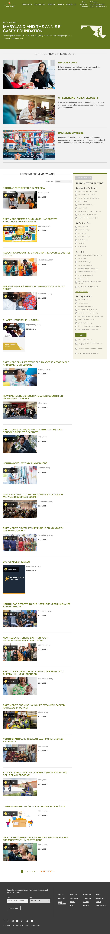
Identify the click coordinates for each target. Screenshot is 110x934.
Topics (50, 4)
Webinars (85, 6)
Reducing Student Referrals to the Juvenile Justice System (37, 254)
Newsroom (73, 894)
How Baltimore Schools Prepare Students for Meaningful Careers (33, 397)
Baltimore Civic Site (70, 132)
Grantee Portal (101, 905)
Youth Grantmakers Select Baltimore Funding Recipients (33, 740)
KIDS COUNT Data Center (97, 6)
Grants (61, 4)
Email (9, 897)
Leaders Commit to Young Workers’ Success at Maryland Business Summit (33, 495)
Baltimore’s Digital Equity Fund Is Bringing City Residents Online (33, 529)
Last (42, 871)
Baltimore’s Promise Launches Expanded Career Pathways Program (34, 706)
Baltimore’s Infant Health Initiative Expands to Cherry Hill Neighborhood (33, 672)
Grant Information (62, 903)
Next (50, 871)
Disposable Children (16, 561)
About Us (26, 4)
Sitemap (98, 902)
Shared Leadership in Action (21, 320)
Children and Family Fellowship (78, 97)
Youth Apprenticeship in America (24, 188)
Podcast (84, 4)
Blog (71, 905)
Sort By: (50, 181)
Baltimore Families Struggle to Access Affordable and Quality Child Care (36, 363)
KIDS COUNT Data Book (97, 4)
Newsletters (87, 894)
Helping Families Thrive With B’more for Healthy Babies (34, 287)
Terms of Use (100, 898)
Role (31, 897)
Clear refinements (83, 178)
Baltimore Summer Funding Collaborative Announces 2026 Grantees (30, 220)
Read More (42, 197)
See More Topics (81, 291)
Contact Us (71, 4)
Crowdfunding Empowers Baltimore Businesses (34, 806)
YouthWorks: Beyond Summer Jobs (25, 463)
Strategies (39, 4)
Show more (80, 335)
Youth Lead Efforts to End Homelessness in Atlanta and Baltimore (36, 605)
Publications (94, 2)
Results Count (67, 62)
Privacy (98, 894)
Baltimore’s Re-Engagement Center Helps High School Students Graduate (33, 431)
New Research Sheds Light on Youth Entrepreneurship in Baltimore (26, 639)
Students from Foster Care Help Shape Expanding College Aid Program (35, 774)
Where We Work (9, 22)
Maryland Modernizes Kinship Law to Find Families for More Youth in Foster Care (35, 838)
